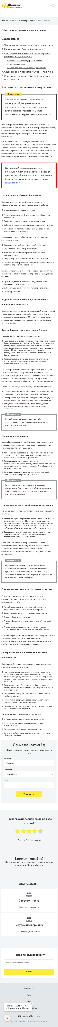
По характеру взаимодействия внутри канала (26, 68)
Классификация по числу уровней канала (24, 60)
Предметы (29, 988)
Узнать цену (29, 794)
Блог (29, 1001)
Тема (6, 781)
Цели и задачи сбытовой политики (23, 49)
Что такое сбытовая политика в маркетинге (28, 45)
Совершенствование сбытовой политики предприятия (27, 77)
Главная (4, 20)
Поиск (29, 971)
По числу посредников (16, 64)
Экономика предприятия (21, 20)
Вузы (29, 995)
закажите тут (12, 183)
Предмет (7, 759)
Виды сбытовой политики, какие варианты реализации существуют (27, 55)
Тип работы (8, 770)
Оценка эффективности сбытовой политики (28, 72)
